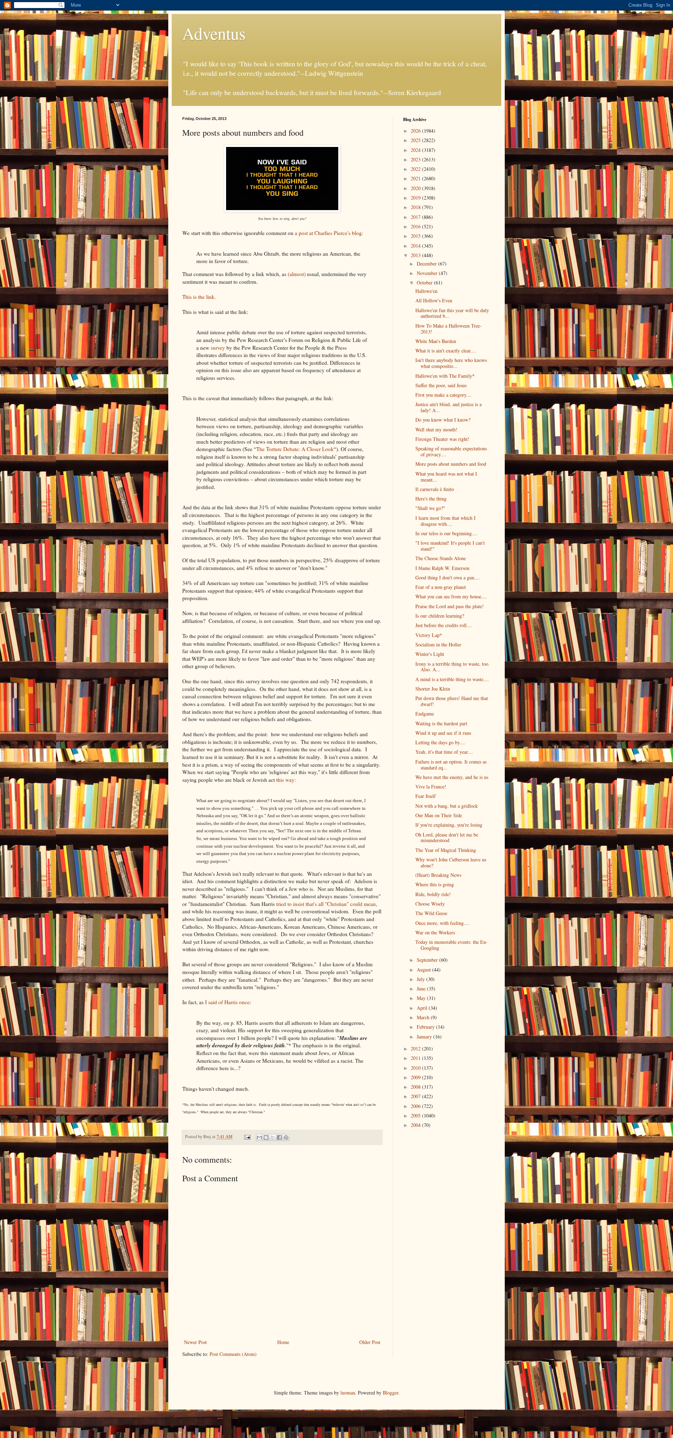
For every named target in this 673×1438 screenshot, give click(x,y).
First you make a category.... (443, 394)
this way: (286, 779)
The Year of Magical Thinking (445, 850)
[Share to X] (272, 1137)
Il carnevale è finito (434, 489)
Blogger (390, 1392)
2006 (416, 1106)
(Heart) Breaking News (438, 875)
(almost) (297, 273)
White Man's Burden (435, 341)
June (422, 988)
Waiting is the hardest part (441, 723)
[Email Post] (247, 1137)
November (428, 273)
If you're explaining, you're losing (448, 824)
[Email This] (259, 1137)
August (424, 969)
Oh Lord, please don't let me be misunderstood (446, 837)
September (428, 959)
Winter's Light (429, 654)
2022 (416, 169)
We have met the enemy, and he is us (451, 777)
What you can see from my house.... (451, 596)
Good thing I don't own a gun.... (447, 577)
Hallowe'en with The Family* (445, 375)
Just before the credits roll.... (443, 625)
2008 (416, 1086)
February (426, 1026)
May (422, 998)
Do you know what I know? (442, 419)
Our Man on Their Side (438, 815)
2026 (416, 130)
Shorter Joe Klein (432, 688)
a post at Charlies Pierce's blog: (329, 232)
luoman (347, 1392)
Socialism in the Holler (438, 644)
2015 (416, 236)
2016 (416, 226)
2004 (416, 1125)
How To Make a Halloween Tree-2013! (448, 328)
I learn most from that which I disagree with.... (445, 521)
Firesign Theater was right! (442, 439)
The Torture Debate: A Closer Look (295, 448)
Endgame (424, 713)
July (421, 979)
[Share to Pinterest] (286, 1137)
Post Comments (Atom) (233, 1354)
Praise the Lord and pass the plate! (449, 606)
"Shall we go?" (430, 508)
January (425, 1036)
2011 (416, 1058)
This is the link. (199, 296)
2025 (416, 140)
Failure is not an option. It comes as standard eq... (451, 764)
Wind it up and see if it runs (443, 733)
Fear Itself (425, 796)
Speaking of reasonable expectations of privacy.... (451, 451)
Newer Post (195, 1342)
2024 (416, 150)
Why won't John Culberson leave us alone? (450, 862)
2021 (416, 178)
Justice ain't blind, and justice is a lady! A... (448, 407)
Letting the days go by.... (440, 742)
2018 (416, 207)
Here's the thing (431, 498)
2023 (416, 159)
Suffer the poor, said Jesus (441, 385)
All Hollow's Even (433, 300)
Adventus (214, 33)
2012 (416, 1048)
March (424, 1017)
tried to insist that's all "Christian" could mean (326, 903)
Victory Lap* (428, 635)
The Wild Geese (431, 913)
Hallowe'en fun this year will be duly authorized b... (452, 313)
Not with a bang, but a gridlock (446, 805)
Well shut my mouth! (436, 429)
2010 (416, 1067)
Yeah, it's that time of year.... (444, 751)
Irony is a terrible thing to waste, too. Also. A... (452, 666)
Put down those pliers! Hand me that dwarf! (451, 701)
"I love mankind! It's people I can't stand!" (450, 545)
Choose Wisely (430, 903)
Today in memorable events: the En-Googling (451, 945)
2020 (416, 188)
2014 (416, 245)
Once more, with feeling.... (442, 923)
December (427, 263)
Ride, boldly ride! (433, 894)
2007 (416, 1096)
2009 (416, 1077)
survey (218, 347)
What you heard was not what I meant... (446, 476)
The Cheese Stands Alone (440, 558)
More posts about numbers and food (450, 464)
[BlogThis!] (266, 1137)
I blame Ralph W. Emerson (442, 568)
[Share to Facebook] (279, 1137)
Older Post (369, 1342)
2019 (416, 197)
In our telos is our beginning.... (446, 533)
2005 (416, 1115)
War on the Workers (435, 932)
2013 (416, 255)
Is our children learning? (439, 615)
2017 (416, 217)
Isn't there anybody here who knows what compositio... (451, 363)
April (423, 1007)
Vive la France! (430, 786)
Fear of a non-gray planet (440, 587)
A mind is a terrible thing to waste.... (452, 679)
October (425, 282)
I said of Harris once (227, 1002)
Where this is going (434, 884)
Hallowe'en (426, 291)
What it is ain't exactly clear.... (445, 350)
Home (283, 1342)
